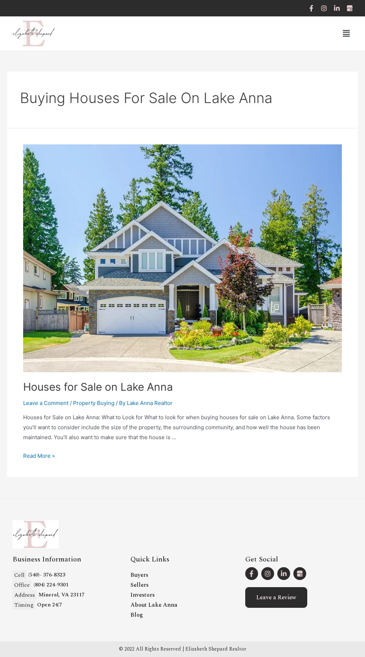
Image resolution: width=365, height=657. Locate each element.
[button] (276, 597)
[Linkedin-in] (336, 8)
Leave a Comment (45, 403)
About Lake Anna (154, 605)
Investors (142, 595)
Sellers (139, 585)
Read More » (39, 455)
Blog (136, 615)
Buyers (139, 575)
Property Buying (93, 403)
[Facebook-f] (311, 8)
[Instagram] (324, 8)
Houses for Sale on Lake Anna (98, 386)
